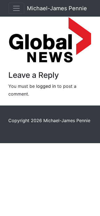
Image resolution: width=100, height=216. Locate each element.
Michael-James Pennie (57, 8)
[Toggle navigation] (16, 8)
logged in (46, 86)
